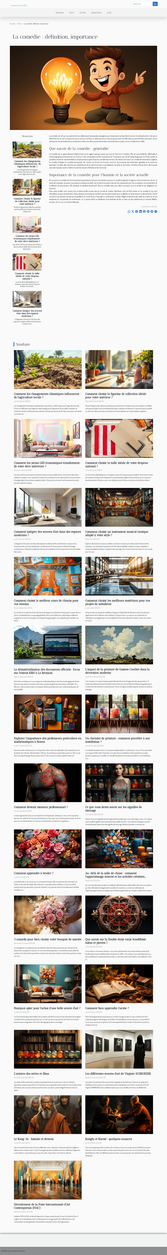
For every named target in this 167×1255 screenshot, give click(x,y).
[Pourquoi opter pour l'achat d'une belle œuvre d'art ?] (48, 983)
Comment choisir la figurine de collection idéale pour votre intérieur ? (27, 201)
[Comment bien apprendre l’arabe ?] (119, 983)
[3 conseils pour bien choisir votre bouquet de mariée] (48, 915)
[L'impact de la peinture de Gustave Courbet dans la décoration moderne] (119, 645)
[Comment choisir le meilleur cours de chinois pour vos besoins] (48, 576)
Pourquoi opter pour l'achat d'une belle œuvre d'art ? (47, 1008)
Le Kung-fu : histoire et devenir (34, 1139)
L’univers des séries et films (31, 1073)
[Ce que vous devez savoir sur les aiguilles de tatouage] (119, 782)
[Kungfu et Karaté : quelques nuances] (119, 1114)
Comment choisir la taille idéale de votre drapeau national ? (27, 276)
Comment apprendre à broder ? (34, 873)
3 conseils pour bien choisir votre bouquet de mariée (47, 939)
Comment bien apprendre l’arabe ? (107, 1008)
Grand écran (96, 13)
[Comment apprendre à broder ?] (48, 848)
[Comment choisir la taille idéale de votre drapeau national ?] (27, 262)
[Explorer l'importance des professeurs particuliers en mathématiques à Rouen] (48, 714)
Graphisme (60, 13)
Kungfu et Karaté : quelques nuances (108, 1139)
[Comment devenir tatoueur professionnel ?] (48, 782)
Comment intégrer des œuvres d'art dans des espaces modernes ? (27, 313)
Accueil (12, 24)
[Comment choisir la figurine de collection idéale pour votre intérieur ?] (27, 187)
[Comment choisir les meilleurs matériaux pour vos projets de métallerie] (119, 576)
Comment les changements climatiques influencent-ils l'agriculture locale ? (27, 164)
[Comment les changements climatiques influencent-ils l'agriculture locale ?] (27, 149)
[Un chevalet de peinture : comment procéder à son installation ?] (119, 714)
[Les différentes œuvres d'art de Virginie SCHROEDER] (119, 1049)
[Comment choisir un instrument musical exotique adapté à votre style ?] (119, 507)
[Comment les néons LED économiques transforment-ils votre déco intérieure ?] (27, 224)
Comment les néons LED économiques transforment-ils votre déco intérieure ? (27, 239)
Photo (71, 13)
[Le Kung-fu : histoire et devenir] (48, 1114)
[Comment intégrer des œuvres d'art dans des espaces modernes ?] (27, 299)
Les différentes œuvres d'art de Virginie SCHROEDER (118, 1073)
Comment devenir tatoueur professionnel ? (41, 807)
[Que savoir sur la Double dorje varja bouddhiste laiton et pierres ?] (119, 915)
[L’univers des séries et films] (48, 1049)
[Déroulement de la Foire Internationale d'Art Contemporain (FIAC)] (48, 1180)
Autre (109, 13)
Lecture (83, 13)
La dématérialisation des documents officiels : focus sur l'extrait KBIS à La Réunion (47, 671)
